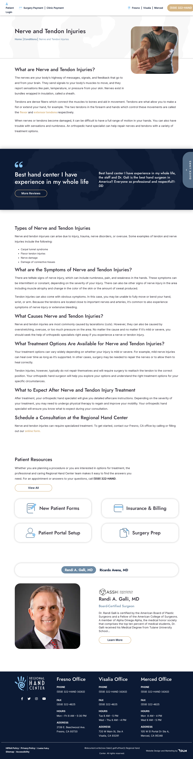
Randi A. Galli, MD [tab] (79, 569)
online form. (33, 431)
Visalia (147, 7)
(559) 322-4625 (66, 704)
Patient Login (10, 10)
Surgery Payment (33, 7)
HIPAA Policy (12, 748)
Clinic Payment (55, 7)
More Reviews (30, 193)
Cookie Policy (43, 748)
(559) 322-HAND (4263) (71, 691)
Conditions (74, 6)
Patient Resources (107, 8)
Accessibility (22, 751)
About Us (97, 8)
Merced (158, 7)
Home (18, 39)
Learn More (115, 640)
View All (33, 487)
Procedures (87, 6)
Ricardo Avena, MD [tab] (114, 570)
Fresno (136, 7)
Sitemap (10, 751)
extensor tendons (46, 112)
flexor (23, 112)
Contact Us (118, 8)
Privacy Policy (28, 748)
